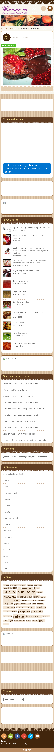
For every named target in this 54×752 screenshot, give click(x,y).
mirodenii (7, 531)
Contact (37, 736)
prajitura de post (10, 611)
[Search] (43, 8)
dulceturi (7, 512)
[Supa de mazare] (7, 338)
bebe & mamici (10, 493)
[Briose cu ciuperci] (7, 328)
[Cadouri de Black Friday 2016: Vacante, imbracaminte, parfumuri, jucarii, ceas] (7, 265)
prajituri (24, 611)
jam (29, 604)
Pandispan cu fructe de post (25, 383)
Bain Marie (22, 585)
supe (5, 556)
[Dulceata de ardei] (7, 286)
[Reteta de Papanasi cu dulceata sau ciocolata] (7, 243)
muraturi (20, 607)
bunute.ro (26, 591)
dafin (43, 597)
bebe (5, 486)
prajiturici (7, 537)
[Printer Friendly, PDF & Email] (8, 46)
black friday (38, 585)
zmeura (6, 624)
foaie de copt (25, 600)
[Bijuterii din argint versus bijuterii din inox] (7, 231)
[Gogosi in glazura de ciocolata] (7, 276)
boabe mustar (27, 588)
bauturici (7, 480)
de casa (7, 600)
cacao (39, 592)
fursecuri (34, 600)
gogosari (8, 603)
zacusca (34, 621)
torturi (6, 562)
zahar (41, 620)
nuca (27, 607)
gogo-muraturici (10, 518)
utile (5, 568)
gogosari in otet (20, 604)
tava (5, 621)
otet (33, 607)
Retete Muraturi (33, 616)
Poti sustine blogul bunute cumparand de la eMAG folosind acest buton (26, 168)
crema (36, 596)
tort (11, 620)
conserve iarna (24, 596)
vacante (28, 621)
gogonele (41, 600)
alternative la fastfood (13, 474)
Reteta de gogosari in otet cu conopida (29, 440)
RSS (4, 736)
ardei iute (13, 585)
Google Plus (24, 736)
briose (36, 588)
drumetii (7, 505)
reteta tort (8, 616)
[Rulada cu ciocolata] (7, 307)
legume (40, 604)
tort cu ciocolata (19, 621)
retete (6, 543)
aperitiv (6, 585)
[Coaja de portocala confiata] (7, 348)
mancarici (7, 524)
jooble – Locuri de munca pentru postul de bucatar (25, 456)
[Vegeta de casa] (7, 297)
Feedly (10, 736)
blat (19, 588)
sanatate (7, 549)
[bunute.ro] (27, 10)
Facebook (17, 736)
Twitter (30, 736)
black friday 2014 (10, 588)
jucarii (34, 603)
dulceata (15, 600)
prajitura (41, 607)
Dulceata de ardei (21, 390)
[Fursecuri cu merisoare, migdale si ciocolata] (7, 318)
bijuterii (6, 499)
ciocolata (10, 597)
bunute (6, 402)
